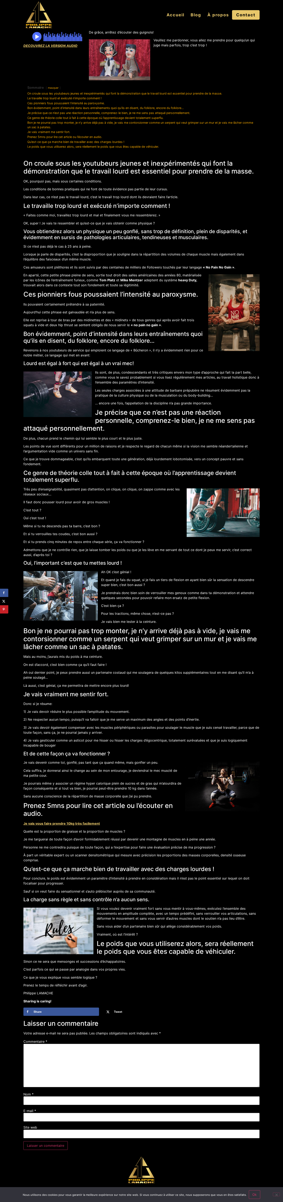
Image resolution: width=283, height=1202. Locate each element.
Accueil (175, 14)
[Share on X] (4, 601)
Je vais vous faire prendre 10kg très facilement (61, 823)
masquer (53, 87)
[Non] (276, 1194)
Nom (28, 1094)
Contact (245, 14)
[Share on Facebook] (4, 593)
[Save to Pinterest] (4, 609)
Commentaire (35, 1041)
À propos (218, 14)
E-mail (29, 1110)
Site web (30, 1127)
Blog (196, 14)
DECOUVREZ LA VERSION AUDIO (50, 46)
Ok (254, 1194)
